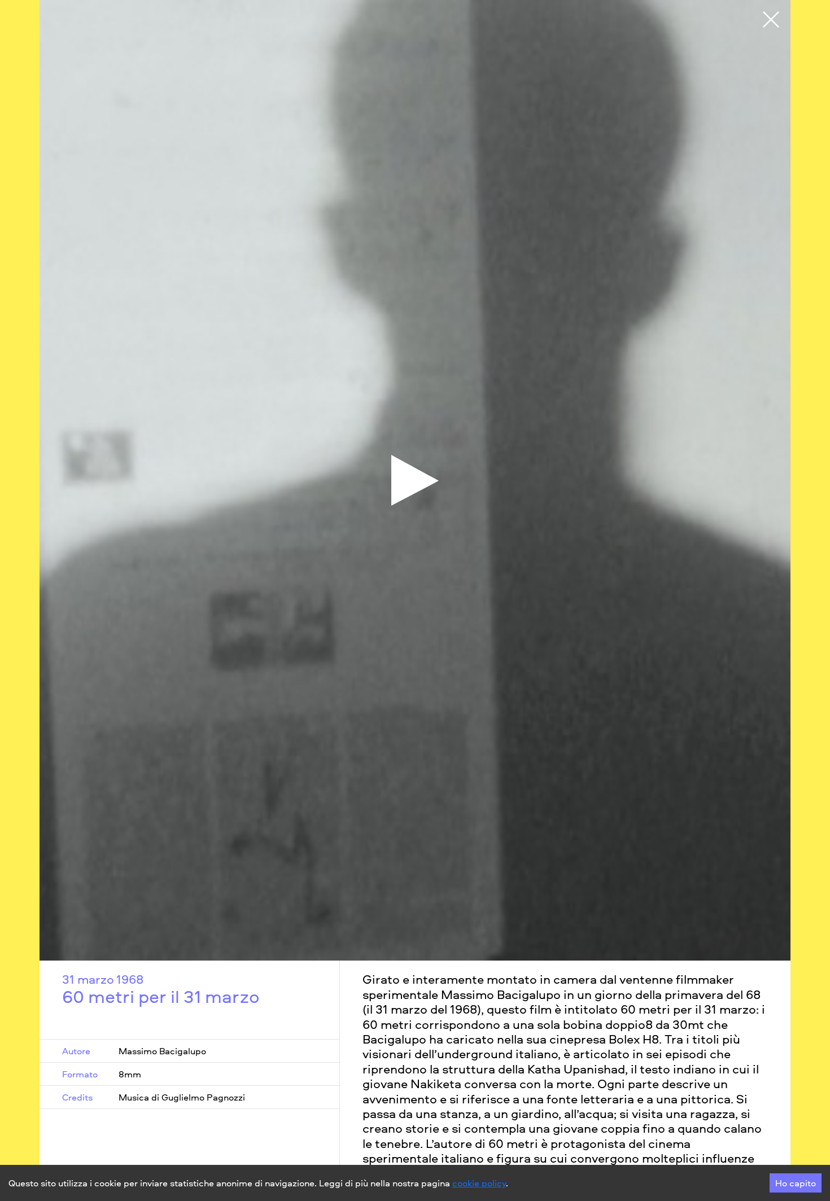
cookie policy (479, 1183)
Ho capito (795, 1183)
